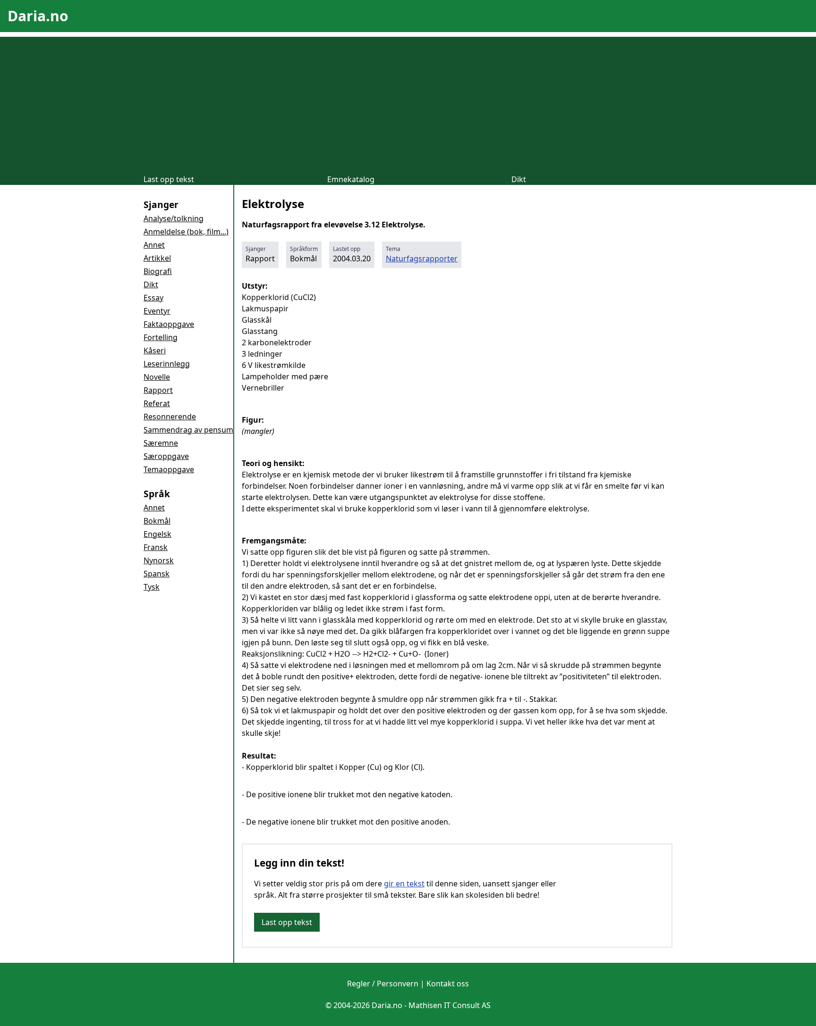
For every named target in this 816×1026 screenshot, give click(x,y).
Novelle (157, 377)
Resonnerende (170, 416)
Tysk (152, 587)
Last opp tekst (169, 179)
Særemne (161, 443)
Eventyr (157, 311)
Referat (157, 403)
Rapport (158, 390)
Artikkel (157, 258)
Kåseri (155, 350)
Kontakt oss (447, 983)
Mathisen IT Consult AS (449, 1005)
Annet (154, 245)
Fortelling (161, 337)
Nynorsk (159, 560)
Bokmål (157, 521)
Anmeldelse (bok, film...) (186, 231)
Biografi (158, 271)
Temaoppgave (169, 469)
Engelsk (157, 534)
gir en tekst (404, 883)
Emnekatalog (350, 179)
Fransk (156, 547)
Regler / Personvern (382, 983)
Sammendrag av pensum (188, 430)
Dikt (518, 179)
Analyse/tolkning (174, 218)
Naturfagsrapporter (422, 258)
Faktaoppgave (169, 324)
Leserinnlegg (167, 364)
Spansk (157, 573)
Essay (153, 297)
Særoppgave (166, 456)
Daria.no (38, 15)
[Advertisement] (408, 103)
